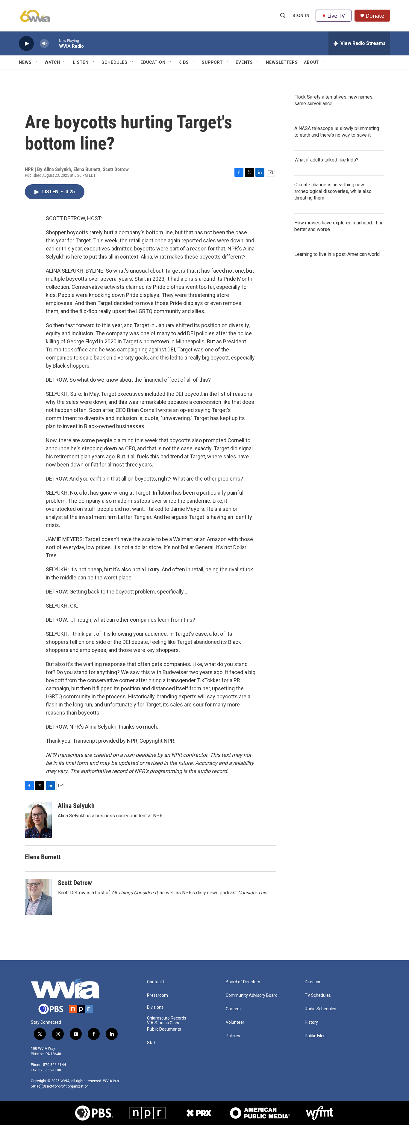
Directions (314, 982)
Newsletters (282, 62)
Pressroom (157, 995)
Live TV (336, 15)
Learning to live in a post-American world (337, 254)
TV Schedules (318, 995)
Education (153, 62)
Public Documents (164, 1029)
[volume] (44, 43)
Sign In (301, 15)
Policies (233, 1036)
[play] (26, 43)
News (25, 62)
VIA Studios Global (164, 1023)
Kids (183, 62)
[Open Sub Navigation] (36, 62)
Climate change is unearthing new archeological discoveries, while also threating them (333, 191)
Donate (375, 16)
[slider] (54, 43)
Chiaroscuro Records (166, 1018)
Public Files (315, 1036)
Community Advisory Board (252, 995)
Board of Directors (243, 982)
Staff (152, 1043)
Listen (81, 62)
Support (212, 62)
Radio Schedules (320, 1009)
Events (244, 62)
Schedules (115, 62)
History (311, 1022)
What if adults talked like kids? (326, 160)
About (311, 62)
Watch (52, 62)
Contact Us (157, 982)
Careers (233, 1009)
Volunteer (235, 1022)
